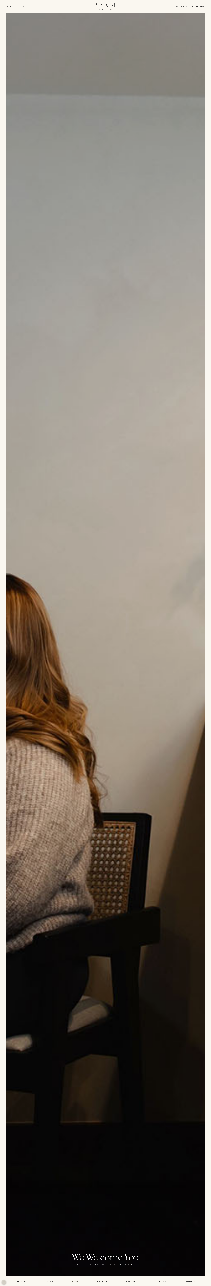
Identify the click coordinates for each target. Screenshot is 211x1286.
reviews (161, 1281)
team (50, 1281)
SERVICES (102, 1281)
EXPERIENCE (22, 1281)
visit (75, 1281)
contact (190, 1281)
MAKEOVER (132, 1281)
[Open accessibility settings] (4, 1282)
